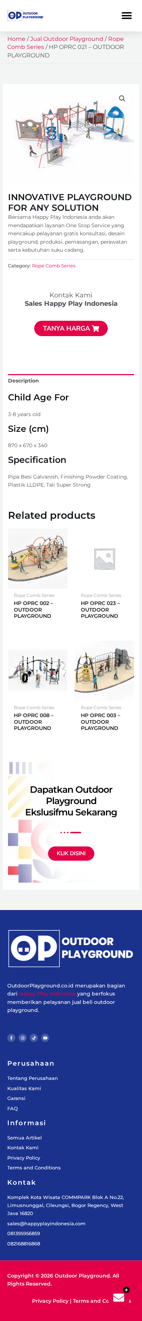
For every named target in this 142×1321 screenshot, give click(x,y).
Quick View (37, 582)
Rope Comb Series (53, 266)
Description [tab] (23, 380)
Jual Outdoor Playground (66, 38)
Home (16, 38)
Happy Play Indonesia (47, 993)
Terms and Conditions (102, 1301)
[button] (126, 15)
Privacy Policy (50, 1301)
